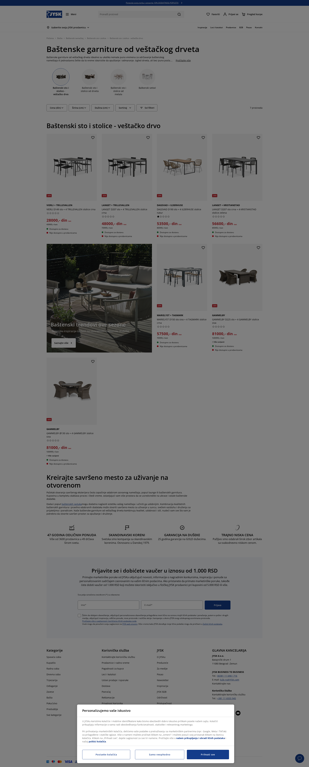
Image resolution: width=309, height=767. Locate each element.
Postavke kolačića (106, 754)
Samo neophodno (159, 754)
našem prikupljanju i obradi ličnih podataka (200, 738)
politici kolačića (97, 741)
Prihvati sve (208, 754)
